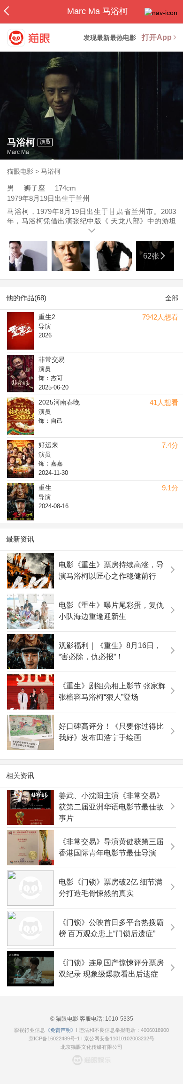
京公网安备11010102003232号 (119, 1038)
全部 (171, 298)
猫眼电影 (20, 171)
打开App (157, 37)
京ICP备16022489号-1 (54, 1038)
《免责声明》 (60, 1030)
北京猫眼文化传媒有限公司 (91, 1047)
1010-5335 (118, 1018)
